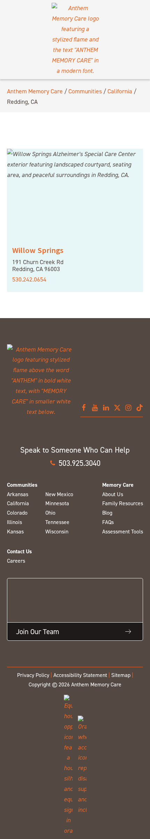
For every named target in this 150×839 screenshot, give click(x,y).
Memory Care (118, 484)
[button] (75, 463)
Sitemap (120, 675)
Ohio (50, 512)
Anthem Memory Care (35, 91)
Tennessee (57, 522)
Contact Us (19, 551)
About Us (112, 494)
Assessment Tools (122, 531)
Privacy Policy (33, 675)
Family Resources (122, 503)
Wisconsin (56, 531)
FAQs (108, 522)
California (119, 91)
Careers (16, 560)
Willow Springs (37, 250)
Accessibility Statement (80, 675)
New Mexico (59, 494)
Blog (107, 512)
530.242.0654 (29, 279)
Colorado (17, 512)
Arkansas (17, 494)
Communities (85, 91)
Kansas (15, 531)
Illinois (14, 522)
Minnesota (57, 503)
